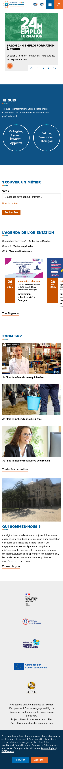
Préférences (8, 751)
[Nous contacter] (42, 4)
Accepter (39, 760)
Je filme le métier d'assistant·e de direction (26, 460)
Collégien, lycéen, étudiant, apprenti (16, 137)
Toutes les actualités (15, 469)
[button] (31, 68)
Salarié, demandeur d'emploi (47, 137)
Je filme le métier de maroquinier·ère (23, 377)
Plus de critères (10, 203)
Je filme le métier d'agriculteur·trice (22, 419)
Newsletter (35, 4)
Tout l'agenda (10, 313)
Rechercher (11, 212)
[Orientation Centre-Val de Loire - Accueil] (12, 4)
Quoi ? (5, 190)
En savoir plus (11, 566)
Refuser (20, 760)
